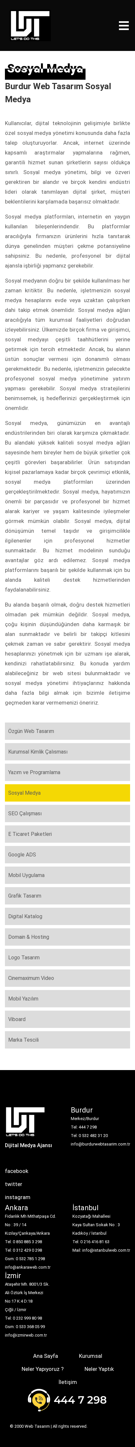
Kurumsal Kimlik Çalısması (38, 752)
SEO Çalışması (25, 813)
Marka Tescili (23, 1040)
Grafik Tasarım (24, 896)
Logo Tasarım (24, 957)
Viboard (17, 1019)
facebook (16, 1171)
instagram (17, 1197)
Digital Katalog (25, 916)
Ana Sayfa (45, 1356)
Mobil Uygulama (26, 875)
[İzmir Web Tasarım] (25, 1123)
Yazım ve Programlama (34, 772)
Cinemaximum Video (31, 978)
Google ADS (22, 855)
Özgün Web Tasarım (31, 731)
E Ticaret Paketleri (30, 834)
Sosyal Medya (24, 793)
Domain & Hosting (28, 937)
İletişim (67, 1382)
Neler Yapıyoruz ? (43, 1369)
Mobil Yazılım (23, 999)
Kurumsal (90, 1356)
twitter (13, 1184)
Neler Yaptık (99, 1369)
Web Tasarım (37, 1426)
